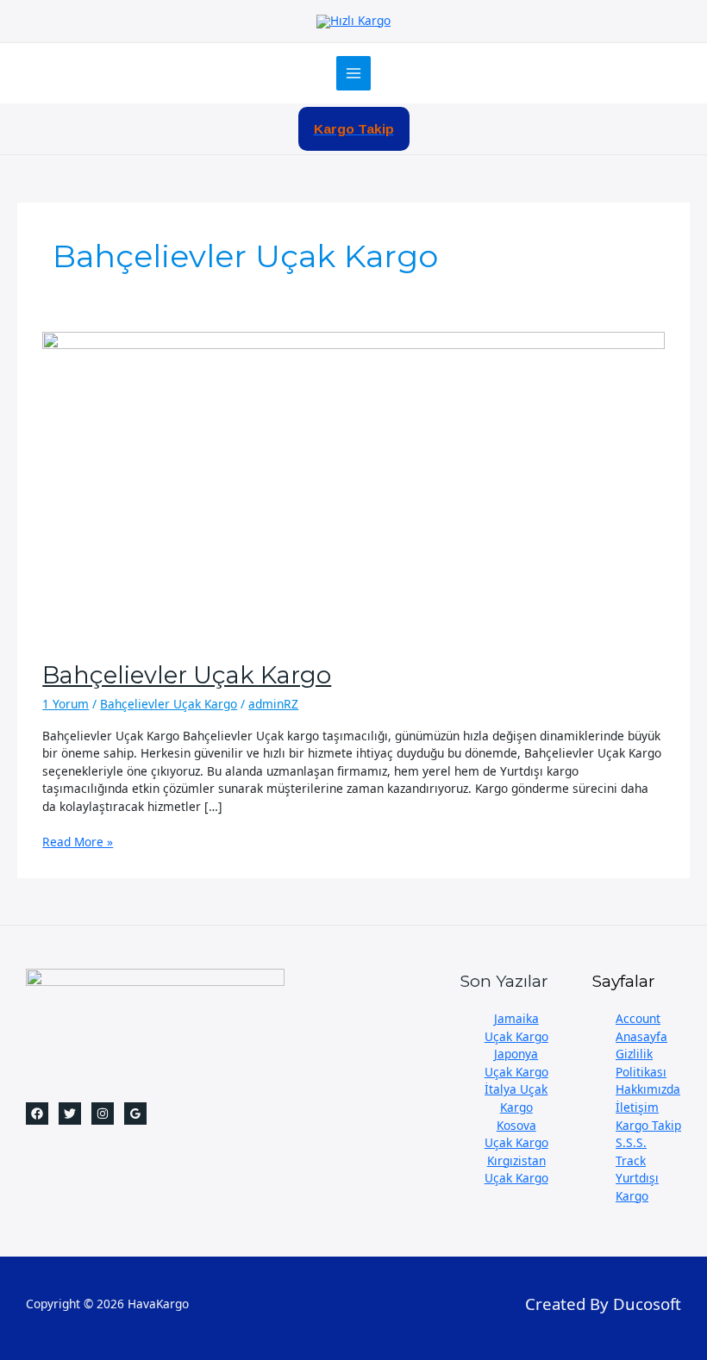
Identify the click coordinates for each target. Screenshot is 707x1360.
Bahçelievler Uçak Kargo (186, 675)
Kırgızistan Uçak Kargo (516, 1169)
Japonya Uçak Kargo (516, 1062)
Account (638, 1018)
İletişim (637, 1107)
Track (631, 1160)
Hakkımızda (648, 1089)
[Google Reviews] (135, 1113)
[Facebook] (37, 1113)
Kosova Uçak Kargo (516, 1134)
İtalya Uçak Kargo (516, 1098)
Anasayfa (641, 1036)
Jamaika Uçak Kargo (516, 1027)
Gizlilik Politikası (641, 1062)
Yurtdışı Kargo (637, 1187)
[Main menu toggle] (354, 73)
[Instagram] (102, 1113)
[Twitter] (70, 1113)
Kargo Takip (648, 1125)
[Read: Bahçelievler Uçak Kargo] (353, 485)
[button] (354, 129)
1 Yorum (65, 704)
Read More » (77, 842)
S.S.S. (631, 1142)
